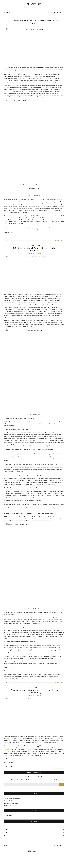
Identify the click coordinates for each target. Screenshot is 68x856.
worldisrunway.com (23, 227)
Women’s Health (34, 313)
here (59, 663)
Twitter (31, 676)
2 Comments (38, 253)
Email (5, 845)
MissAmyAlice (34, 3)
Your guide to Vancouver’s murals (12, 803)
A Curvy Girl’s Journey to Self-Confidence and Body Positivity (34, 22)
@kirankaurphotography (31, 185)
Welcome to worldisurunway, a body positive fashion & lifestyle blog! (34, 691)
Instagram (19, 676)
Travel (5, 835)
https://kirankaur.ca (43, 185)
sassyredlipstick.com (55, 309)
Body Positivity (34, 17)
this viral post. (20, 678)
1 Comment (38, 26)
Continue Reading (58, 240)
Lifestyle (6, 832)
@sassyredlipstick (50, 307)
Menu (7, 12)
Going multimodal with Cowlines (12, 798)
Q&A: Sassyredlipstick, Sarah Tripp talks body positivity (34, 249)
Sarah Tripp (26, 221)
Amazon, (6, 678)
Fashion (39, 245)
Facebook (24, 676)
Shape (40, 313)
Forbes (44, 313)
